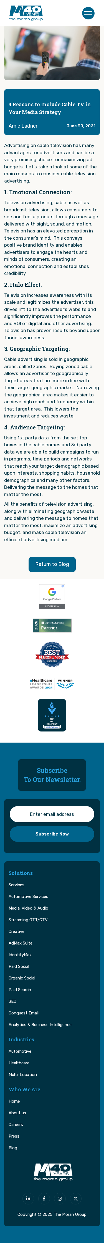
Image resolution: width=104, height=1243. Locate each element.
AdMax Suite (20, 943)
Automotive (20, 1051)
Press (14, 1136)
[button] (88, 13)
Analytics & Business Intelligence (40, 1024)
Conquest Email (24, 1013)
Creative (16, 931)
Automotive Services (28, 896)
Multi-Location (23, 1074)
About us (17, 1112)
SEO (12, 1001)
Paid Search (20, 989)
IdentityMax (20, 954)
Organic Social (22, 978)
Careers (16, 1124)
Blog (13, 1147)
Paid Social (19, 966)
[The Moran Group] (52, 1172)
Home (14, 1101)
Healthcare (19, 1062)
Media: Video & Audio (28, 908)
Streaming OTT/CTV (28, 919)
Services (16, 884)
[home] (26, 13)
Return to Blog (52, 564)
